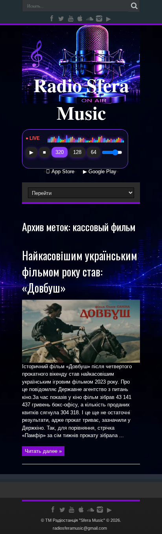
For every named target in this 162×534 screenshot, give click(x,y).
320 (59, 152)
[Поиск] (134, 6)
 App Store (60, 171)
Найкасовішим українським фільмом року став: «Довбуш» (79, 271)
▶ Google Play (99, 171)
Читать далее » (43, 451)
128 (77, 152)
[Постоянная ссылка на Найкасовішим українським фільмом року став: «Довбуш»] (81, 361)
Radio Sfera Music (81, 98)
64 (93, 152)
